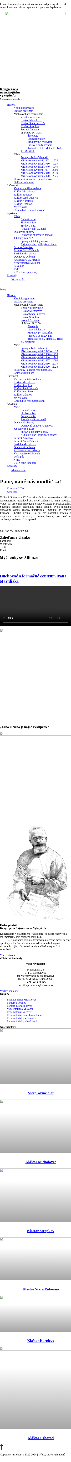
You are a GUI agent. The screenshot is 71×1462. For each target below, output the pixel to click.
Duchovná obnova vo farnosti (37, 234)
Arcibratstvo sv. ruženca (27, 259)
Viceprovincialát (41, 1093)
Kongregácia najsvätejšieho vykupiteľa (11, 93)
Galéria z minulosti (24, 182)
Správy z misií (28, 225)
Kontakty (12, 275)
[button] (35, 289)
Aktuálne (12, 491)
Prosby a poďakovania (40, 144)
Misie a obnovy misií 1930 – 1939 (39, 163)
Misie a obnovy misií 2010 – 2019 (39, 172)
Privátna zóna (18, 279)
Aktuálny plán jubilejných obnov (39, 244)
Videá (17, 269)
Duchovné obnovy (24, 231)
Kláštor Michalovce (31, 120)
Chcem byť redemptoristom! (29, 210)
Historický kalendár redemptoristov (33, 179)
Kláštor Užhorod (23, 203)
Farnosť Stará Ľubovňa (26, 250)
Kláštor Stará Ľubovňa (33, 123)
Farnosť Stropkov (23, 247)
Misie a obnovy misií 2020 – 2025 (39, 176)
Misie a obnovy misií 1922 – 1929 (39, 160)
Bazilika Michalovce (25, 253)
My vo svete (20, 207)
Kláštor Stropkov (30, 126)
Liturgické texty (36, 138)
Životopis (33, 135)
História (11, 104)
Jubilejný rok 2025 (24, 238)
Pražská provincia (23, 110)
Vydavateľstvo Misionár (27, 262)
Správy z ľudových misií (34, 157)
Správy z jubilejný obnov (34, 241)
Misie (17, 216)
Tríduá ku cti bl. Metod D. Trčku (45, 148)
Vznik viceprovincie (32, 117)
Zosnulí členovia (30, 129)
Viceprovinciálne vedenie (27, 188)
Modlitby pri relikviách (40, 141)
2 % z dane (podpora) (25, 272)
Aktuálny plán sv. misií (33, 228)
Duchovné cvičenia (24, 256)
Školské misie (28, 222)
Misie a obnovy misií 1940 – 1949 (39, 166)
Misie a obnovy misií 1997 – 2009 (39, 169)
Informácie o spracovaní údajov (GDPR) (22, 1457)
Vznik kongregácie (24, 107)
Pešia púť (19, 265)
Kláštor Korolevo (23, 200)
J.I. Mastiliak (28, 151)
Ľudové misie (28, 219)
